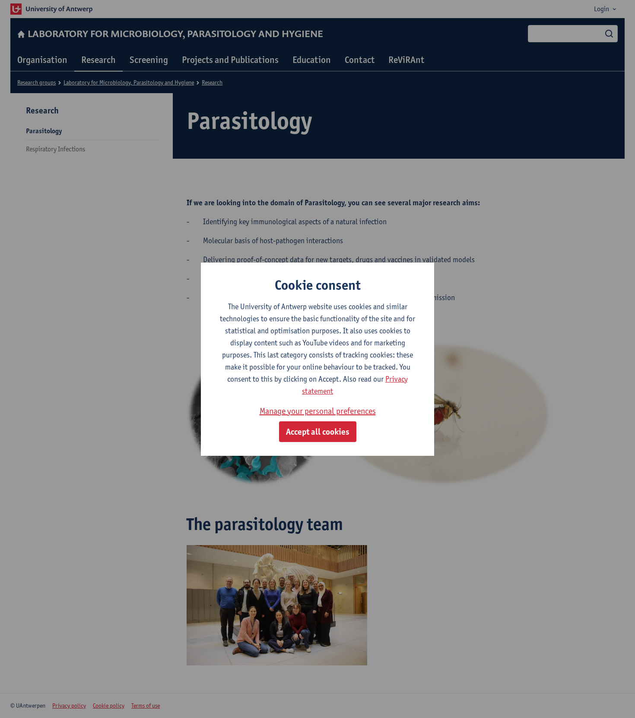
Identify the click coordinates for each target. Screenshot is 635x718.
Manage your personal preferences (318, 411)
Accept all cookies (317, 431)
